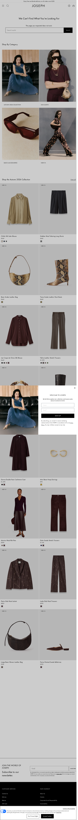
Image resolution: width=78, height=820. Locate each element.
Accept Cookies (47, 816)
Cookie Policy (58, 812)
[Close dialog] (74, 387)
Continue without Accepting (69, 808)
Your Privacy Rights (33, 816)
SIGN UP (58, 416)
